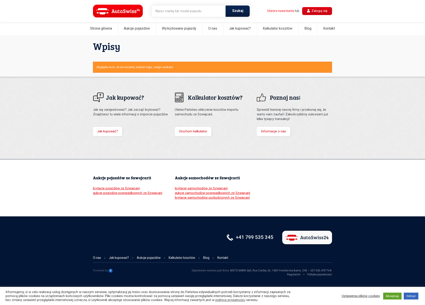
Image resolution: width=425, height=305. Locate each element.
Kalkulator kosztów (277, 28)
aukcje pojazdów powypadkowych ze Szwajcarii (127, 193)
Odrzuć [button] (411, 296)
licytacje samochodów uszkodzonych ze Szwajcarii (212, 198)
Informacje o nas (273, 131)
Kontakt (329, 28)
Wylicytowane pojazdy (179, 28)
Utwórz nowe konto (280, 11)
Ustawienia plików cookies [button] (361, 296)
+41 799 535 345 (254, 237)
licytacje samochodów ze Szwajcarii (201, 188)
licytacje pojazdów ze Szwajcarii (116, 188)
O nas (212, 28)
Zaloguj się (319, 11)
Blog (307, 28)
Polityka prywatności (319, 274)
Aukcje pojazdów (137, 28)
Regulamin (293, 274)
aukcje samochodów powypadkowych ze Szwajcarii (212, 193)
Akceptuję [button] (392, 296)
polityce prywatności (230, 300)
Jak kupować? (240, 28)
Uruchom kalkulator (193, 131)
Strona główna (101, 28)
